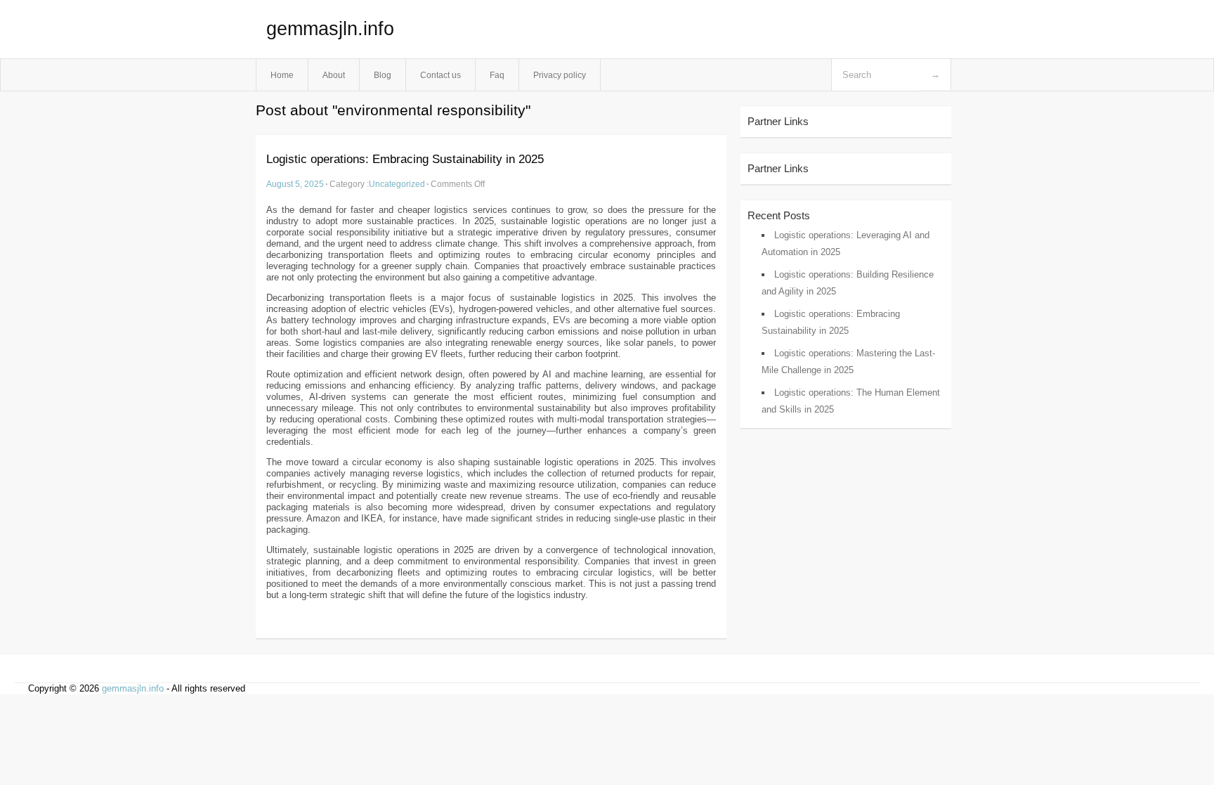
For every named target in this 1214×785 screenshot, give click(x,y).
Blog (382, 74)
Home (282, 74)
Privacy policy (559, 74)
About (333, 74)
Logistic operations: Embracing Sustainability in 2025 (405, 159)
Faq (497, 74)
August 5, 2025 (295, 183)
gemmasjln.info (330, 28)
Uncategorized (397, 183)
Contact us (440, 74)
